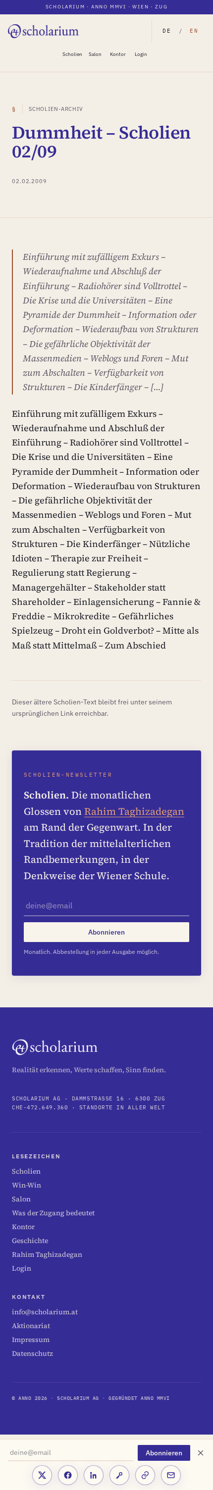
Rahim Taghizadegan (134, 811)
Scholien (72, 54)
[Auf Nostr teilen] (119, 1475)
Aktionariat (31, 1326)
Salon (95, 54)
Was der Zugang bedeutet (53, 1213)
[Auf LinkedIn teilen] (94, 1475)
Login (141, 54)
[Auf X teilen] (42, 1475)
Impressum (31, 1339)
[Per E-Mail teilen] (171, 1475)
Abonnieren (164, 1452)
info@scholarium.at (45, 1312)
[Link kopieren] (145, 1475)
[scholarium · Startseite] (44, 31)
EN (194, 30)
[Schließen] (200, 1452)
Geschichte (30, 1240)
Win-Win (26, 1185)
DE (166, 30)
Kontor (118, 54)
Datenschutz (32, 1353)
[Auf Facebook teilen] (68, 1475)
